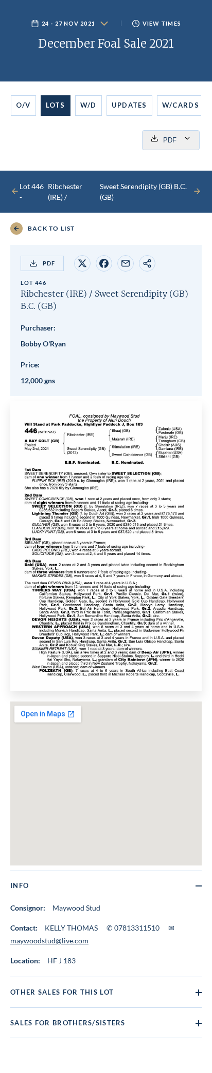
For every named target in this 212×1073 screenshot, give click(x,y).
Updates (129, 105)
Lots (55, 105)
